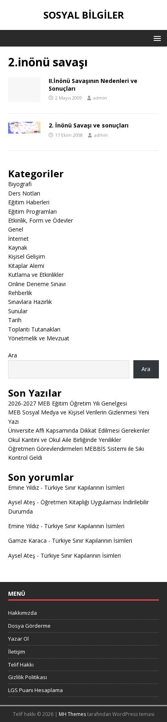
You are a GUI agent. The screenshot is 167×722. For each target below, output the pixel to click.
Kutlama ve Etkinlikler (36, 274)
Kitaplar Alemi (26, 266)
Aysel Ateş (21, 502)
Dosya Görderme (29, 625)
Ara (12, 355)
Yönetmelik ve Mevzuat (38, 338)
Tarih (14, 320)
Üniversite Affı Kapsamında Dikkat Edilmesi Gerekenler (79, 430)
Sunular (18, 311)
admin (100, 98)
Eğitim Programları (32, 211)
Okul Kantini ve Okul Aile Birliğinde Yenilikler (64, 440)
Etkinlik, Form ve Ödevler (40, 220)
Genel (15, 229)
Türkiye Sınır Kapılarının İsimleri (84, 487)
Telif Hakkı (21, 664)
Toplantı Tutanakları (34, 329)
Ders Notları (24, 193)
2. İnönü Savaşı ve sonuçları (88, 125)
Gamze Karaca (27, 540)
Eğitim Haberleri (28, 202)
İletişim (16, 651)
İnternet (18, 238)
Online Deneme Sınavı (37, 284)
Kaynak (17, 247)
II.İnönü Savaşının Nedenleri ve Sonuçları (93, 84)
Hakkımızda (22, 612)
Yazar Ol (18, 638)
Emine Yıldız (23, 487)
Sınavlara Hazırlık (30, 302)
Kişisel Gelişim (26, 256)
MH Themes (72, 714)
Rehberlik (20, 293)
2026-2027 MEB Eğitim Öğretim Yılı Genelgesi (67, 403)
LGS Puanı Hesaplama (35, 690)
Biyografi (20, 184)
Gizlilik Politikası (27, 677)
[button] (156, 38)
